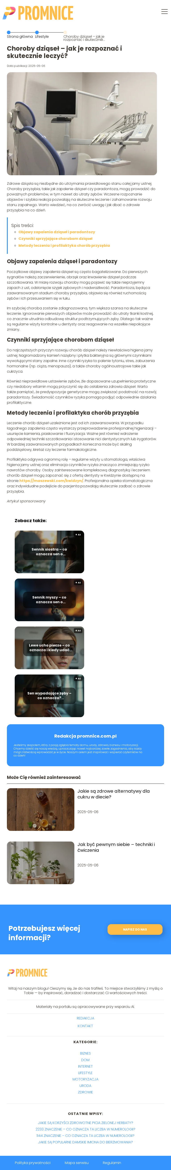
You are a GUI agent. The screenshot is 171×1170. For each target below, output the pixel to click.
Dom (85, 1060)
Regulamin (112, 1162)
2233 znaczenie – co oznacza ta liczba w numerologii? (85, 1129)
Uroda (85, 1085)
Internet (85, 1066)
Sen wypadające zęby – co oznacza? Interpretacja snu (49, 696)
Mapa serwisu (77, 1162)
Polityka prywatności (33, 1162)
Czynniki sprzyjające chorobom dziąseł (55, 238)
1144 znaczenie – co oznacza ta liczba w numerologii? (85, 1135)
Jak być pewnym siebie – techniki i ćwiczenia (116, 847)
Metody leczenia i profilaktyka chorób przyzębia (64, 245)
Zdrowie (85, 1092)
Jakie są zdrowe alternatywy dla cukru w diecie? (113, 794)
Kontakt (85, 1026)
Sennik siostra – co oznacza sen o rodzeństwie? (49, 552)
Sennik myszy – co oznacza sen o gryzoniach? (49, 600)
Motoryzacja (85, 1079)
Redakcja (85, 1018)
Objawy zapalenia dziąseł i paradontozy (56, 232)
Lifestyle (42, 36)
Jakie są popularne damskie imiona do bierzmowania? (85, 1142)
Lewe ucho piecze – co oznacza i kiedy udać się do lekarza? (49, 648)
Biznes (85, 1053)
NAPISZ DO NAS (135, 929)
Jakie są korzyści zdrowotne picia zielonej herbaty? (85, 1122)
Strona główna (20, 36)
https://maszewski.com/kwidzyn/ (51, 480)
